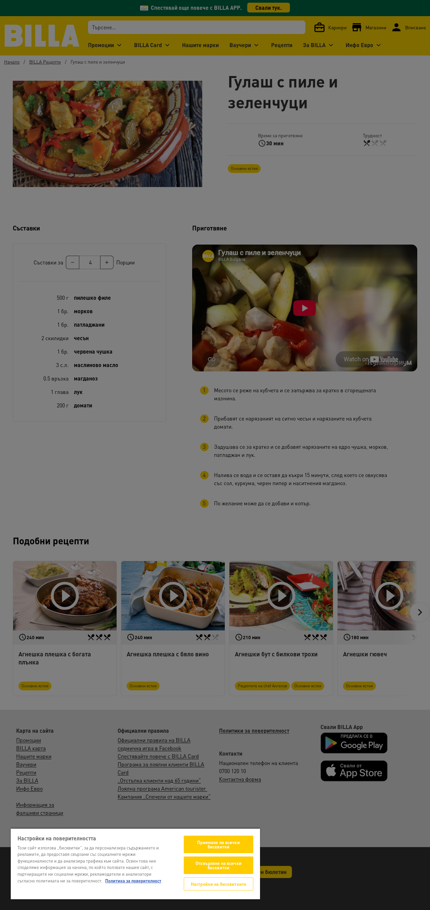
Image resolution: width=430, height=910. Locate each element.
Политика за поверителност (133, 880)
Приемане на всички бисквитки (218, 844)
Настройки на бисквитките (218, 884)
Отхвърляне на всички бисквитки (219, 865)
